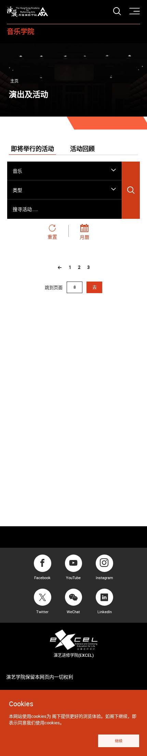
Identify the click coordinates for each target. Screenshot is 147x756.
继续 (118, 740)
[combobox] (64, 171)
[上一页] (60, 267)
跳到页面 (54, 287)
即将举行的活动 (32, 149)
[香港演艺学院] (27, 11)
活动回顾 (82, 149)
